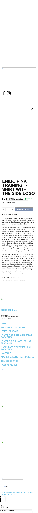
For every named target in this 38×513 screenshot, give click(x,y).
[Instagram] (9, 93)
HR (8, 486)
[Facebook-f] (4, 93)
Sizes (3, 202)
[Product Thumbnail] (31, 109)
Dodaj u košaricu (24, 209)
